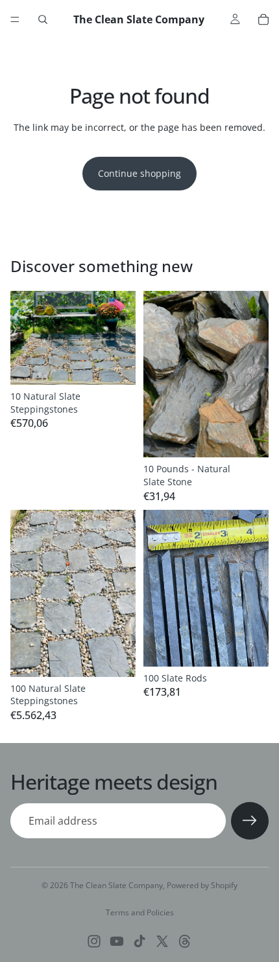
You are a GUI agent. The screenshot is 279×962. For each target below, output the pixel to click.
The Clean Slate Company (116, 885)
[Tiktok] (139, 941)
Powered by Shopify (202, 885)
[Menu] (15, 19)
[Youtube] (117, 941)
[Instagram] (94, 941)
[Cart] (263, 19)
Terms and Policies (140, 912)
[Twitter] (162, 941)
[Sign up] (250, 821)
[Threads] (185, 941)
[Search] (43, 19)
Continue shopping (139, 173)
